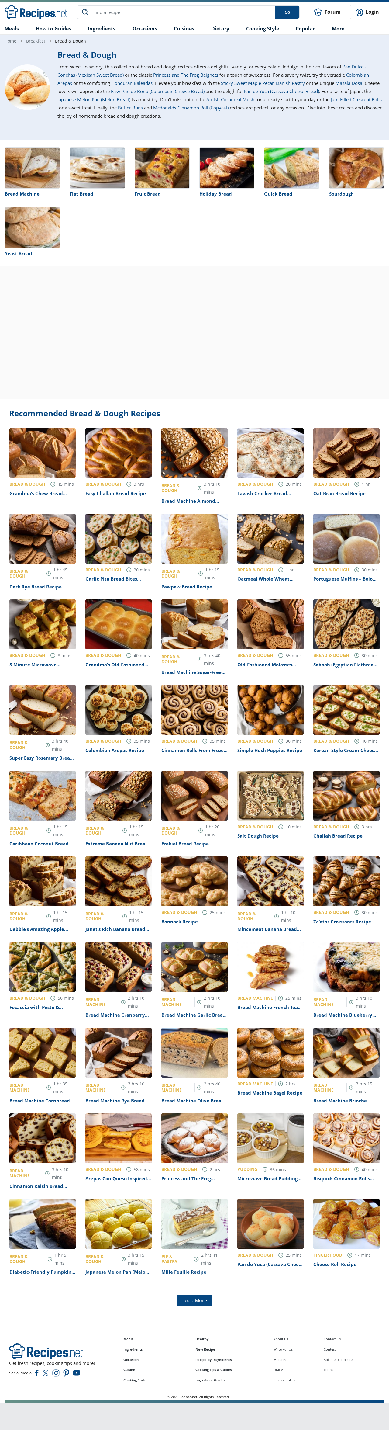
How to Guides (53, 28)
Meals (128, 1339)
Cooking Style (134, 1380)
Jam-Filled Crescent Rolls (356, 99)
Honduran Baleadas (132, 83)
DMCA (278, 1369)
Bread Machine (22, 194)
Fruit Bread (148, 194)
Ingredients (101, 28)
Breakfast (35, 41)
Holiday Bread (215, 194)
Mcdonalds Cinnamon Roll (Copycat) (191, 108)
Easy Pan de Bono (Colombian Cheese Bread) (158, 91)
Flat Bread (81, 194)
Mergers (280, 1359)
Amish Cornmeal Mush (230, 99)
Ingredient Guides (210, 1380)
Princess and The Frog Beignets (185, 75)
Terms (328, 1369)
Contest (330, 1349)
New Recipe (205, 1349)
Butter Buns (130, 108)
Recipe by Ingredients (213, 1359)
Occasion (131, 1359)
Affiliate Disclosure (338, 1359)
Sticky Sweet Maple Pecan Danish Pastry (263, 83)
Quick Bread (278, 194)
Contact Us (332, 1339)
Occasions (145, 28)
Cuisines (184, 28)
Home (10, 41)
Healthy (201, 1339)
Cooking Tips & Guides (213, 1369)
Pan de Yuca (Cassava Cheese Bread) (281, 91)
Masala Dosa (349, 83)
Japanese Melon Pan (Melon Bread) (93, 99)
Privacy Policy (284, 1380)
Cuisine (129, 1369)
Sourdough (341, 194)
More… (340, 28)
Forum (332, 12)
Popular (305, 28)
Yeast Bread (18, 253)
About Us (281, 1339)
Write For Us (283, 1349)
